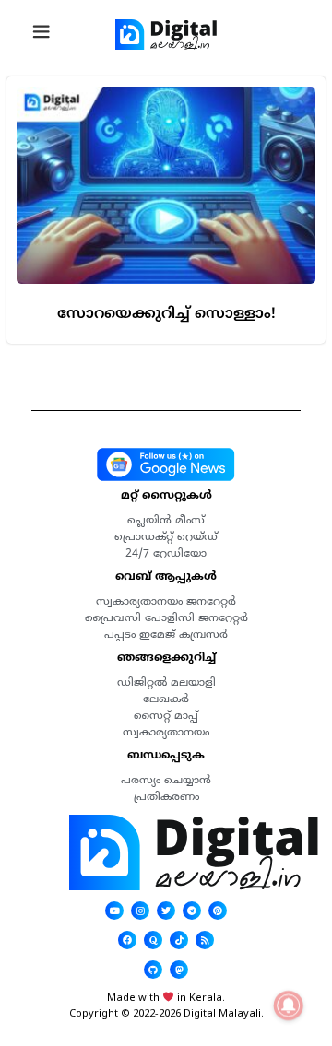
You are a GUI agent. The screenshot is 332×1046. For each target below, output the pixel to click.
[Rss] (205, 940)
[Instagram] (140, 910)
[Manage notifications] (288, 1005)
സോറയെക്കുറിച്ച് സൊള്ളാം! (166, 313)
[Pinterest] (217, 910)
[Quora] (153, 940)
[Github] (153, 969)
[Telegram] (192, 910)
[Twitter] (166, 910)
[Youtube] (114, 910)
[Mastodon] (179, 969)
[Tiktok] (179, 940)
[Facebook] (127, 940)
